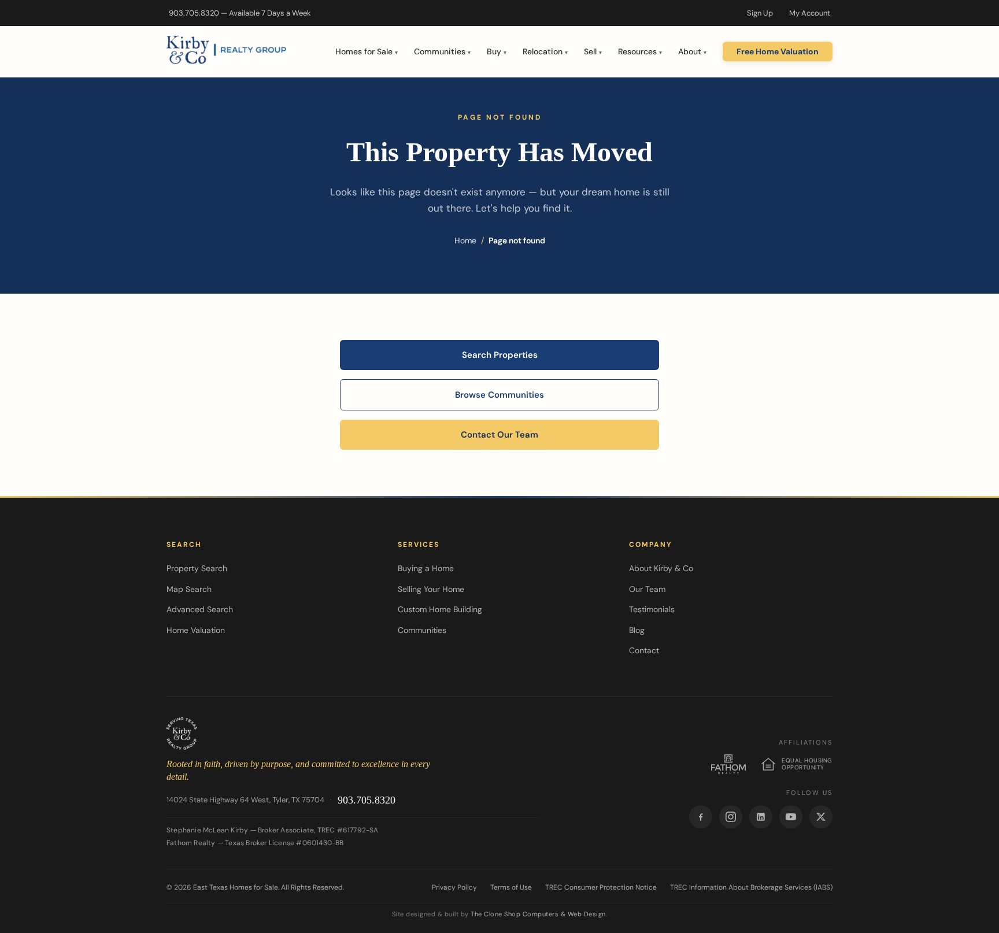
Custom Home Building (440, 609)
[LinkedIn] (760, 816)
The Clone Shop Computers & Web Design (538, 914)
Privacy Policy (454, 887)
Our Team (647, 589)
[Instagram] (730, 816)
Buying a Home (426, 568)
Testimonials (652, 609)
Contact (644, 650)
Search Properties (500, 355)
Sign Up (760, 13)
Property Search (196, 568)
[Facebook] (700, 816)
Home (465, 240)
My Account (809, 13)
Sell (593, 51)
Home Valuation (195, 630)
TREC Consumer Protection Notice (601, 887)
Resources (640, 51)
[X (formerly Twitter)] (820, 816)
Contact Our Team (499, 434)
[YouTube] (790, 816)
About (692, 51)
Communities (442, 51)
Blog (637, 630)
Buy (496, 51)
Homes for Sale (366, 51)
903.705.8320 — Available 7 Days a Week (240, 13)
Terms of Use (511, 887)
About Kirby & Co (661, 568)
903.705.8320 (366, 800)
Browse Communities (499, 395)
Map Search (189, 589)
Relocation (545, 51)
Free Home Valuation (778, 51)
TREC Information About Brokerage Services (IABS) (751, 887)
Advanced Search (199, 609)
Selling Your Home (431, 589)
